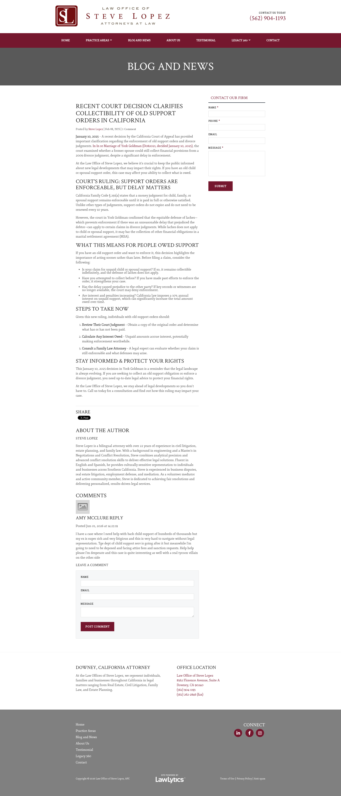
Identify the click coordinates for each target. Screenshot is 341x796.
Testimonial (205, 40)
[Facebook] (249, 733)
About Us (173, 40)
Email (85, 590)
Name (85, 577)
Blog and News (139, 40)
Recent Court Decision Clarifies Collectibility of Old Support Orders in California (129, 113)
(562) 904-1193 (268, 18)
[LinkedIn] (238, 733)
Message (87, 603)
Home (65, 40)
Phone (214, 121)
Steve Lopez (95, 129)
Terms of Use (227, 778)
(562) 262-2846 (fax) (190, 695)
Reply (116, 518)
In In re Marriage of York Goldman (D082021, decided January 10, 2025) (143, 146)
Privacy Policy (244, 778)
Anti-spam (259, 778)
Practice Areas (97, 40)
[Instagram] (260, 733)
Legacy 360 (240, 40)
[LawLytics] (170, 778)
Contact (273, 40)
